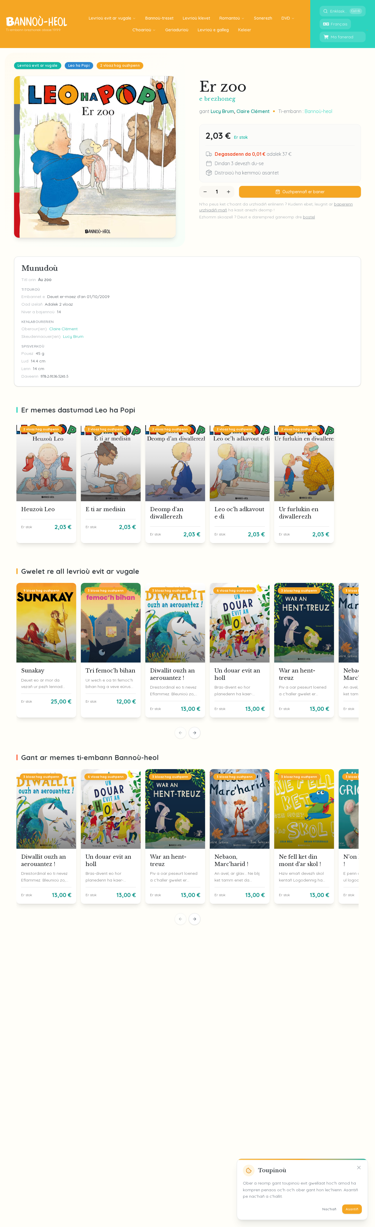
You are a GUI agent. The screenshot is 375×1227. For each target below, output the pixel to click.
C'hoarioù (141, 29)
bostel (309, 217)
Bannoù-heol (318, 111)
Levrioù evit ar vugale (110, 18)
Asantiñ (352, 1209)
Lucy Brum (222, 111)
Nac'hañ (329, 1209)
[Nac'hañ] (359, 1167)
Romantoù (229, 18)
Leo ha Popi (79, 65)
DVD (286, 18)
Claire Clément (253, 111)
